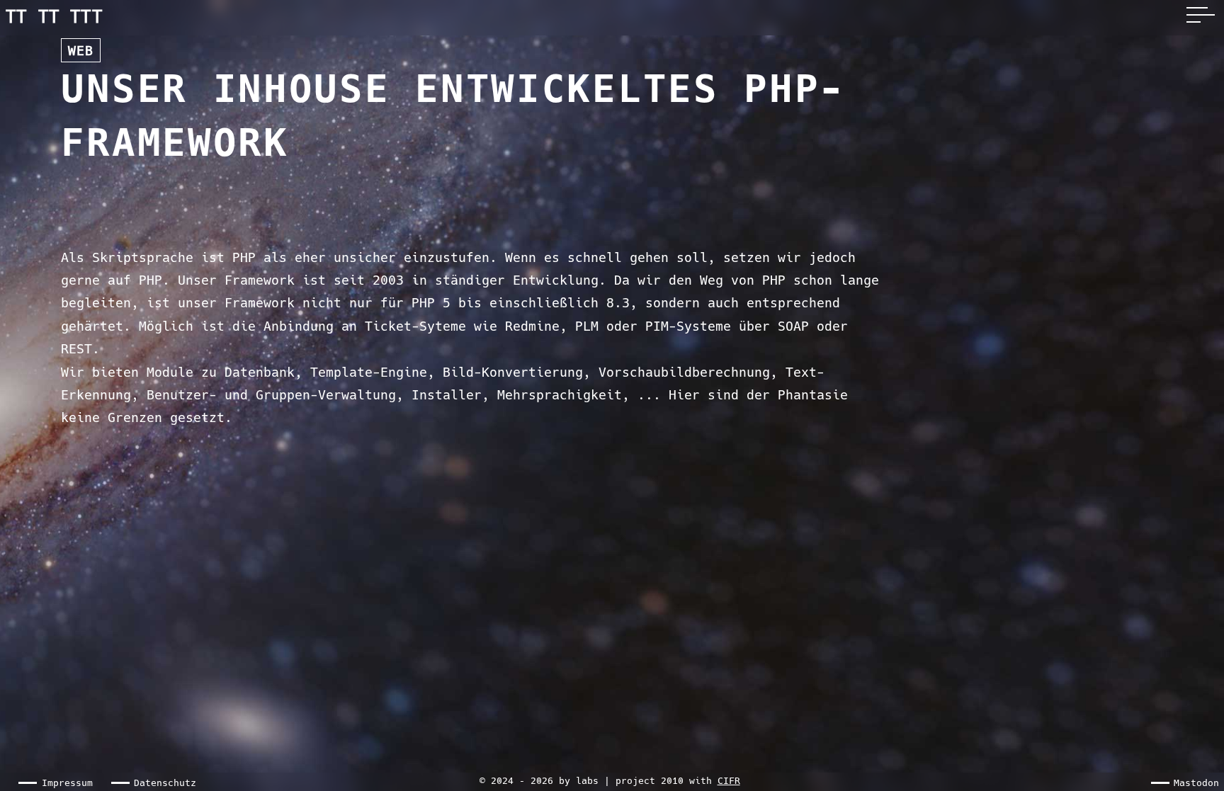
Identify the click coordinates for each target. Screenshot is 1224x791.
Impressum (67, 783)
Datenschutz (165, 783)
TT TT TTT (54, 17)
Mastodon (1196, 783)
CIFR (729, 780)
